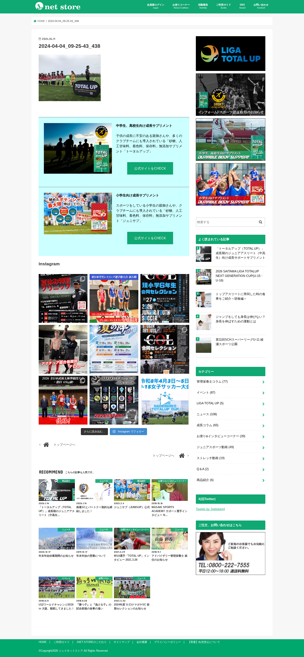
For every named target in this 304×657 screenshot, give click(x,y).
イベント (206, 392)
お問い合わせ (261, 6)
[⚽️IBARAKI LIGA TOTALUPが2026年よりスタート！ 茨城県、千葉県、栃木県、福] (114, 400)
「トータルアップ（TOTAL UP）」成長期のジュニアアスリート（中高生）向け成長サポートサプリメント (240, 253)
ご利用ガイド (223, 6)
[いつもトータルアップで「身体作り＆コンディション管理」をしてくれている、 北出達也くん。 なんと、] (63, 349)
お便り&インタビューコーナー (221, 436)
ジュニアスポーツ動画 (215, 447)
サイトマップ (122, 642)
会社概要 (141, 642)
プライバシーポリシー (167, 642)
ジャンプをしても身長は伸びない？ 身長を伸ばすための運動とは (240, 319)
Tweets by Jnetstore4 (210, 509)
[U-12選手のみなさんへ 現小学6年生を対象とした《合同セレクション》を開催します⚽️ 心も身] (164, 298)
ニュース (207, 414)
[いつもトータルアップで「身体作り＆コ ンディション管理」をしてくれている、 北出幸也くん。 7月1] (114, 298)
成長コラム (207, 425)
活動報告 (203, 6)
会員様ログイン (155, 6)
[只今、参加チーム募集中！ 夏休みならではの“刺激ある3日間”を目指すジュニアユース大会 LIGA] (114, 349)
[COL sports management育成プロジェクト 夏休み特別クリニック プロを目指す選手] (63, 298)
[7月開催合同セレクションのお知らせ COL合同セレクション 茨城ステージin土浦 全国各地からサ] (164, 349)
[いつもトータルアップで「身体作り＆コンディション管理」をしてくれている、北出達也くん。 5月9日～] (63, 400)
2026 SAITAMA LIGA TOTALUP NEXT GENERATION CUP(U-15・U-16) (239, 276)
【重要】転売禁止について (204, 642)
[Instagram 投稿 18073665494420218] (164, 400)
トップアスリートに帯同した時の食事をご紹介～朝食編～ (240, 296)
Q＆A (203, 469)
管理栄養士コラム (212, 381)
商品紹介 (205, 480)
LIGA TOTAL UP (210, 403)
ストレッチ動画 (211, 458)
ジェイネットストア (71, 650)
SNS (242, 6)
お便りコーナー (181, 6)
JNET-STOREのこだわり (92, 642)
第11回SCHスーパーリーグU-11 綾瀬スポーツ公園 (239, 342)
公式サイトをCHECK (150, 168)
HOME (43, 642)
